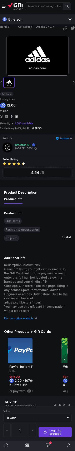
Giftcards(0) (22, 144)
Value (6, 411)
